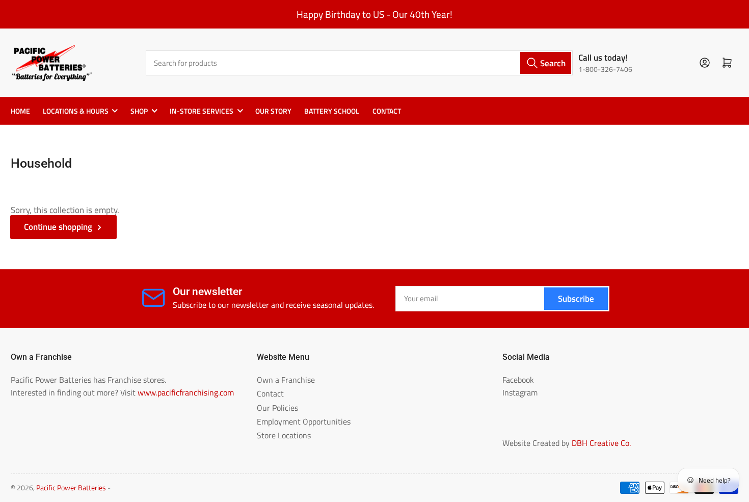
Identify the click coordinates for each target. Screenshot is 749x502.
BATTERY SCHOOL (331, 111)
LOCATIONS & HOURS (76, 111)
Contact (270, 393)
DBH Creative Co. (601, 443)
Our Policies (277, 408)
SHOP (139, 111)
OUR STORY (273, 111)
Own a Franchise (286, 380)
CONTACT (386, 111)
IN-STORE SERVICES (201, 111)
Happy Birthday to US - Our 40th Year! (374, 14)
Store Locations (284, 435)
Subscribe (576, 298)
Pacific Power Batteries (71, 487)
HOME (20, 111)
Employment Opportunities (304, 421)
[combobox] (359, 62)
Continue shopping (58, 226)
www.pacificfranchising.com (186, 392)
